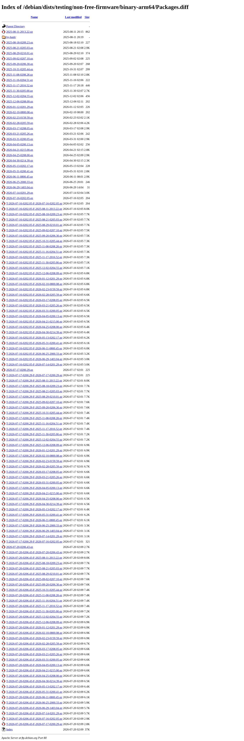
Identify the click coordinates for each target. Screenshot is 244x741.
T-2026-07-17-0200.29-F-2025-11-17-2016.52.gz (34, 428)
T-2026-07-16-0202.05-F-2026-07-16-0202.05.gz (34, 203)
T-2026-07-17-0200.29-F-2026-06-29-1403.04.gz (34, 530)
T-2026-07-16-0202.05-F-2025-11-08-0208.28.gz (34, 246)
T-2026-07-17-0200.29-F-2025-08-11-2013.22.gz (34, 380)
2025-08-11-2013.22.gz (19, 31)
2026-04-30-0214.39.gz (19, 160)
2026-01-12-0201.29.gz (19, 106)
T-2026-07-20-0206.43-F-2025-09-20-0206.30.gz (34, 584)
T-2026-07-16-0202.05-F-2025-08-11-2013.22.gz (34, 208)
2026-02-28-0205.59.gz (19, 123)
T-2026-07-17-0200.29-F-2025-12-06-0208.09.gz (34, 445)
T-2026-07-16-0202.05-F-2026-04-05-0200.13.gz (34, 316)
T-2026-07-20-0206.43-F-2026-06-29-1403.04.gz (34, 708)
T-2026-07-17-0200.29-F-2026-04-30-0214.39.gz (34, 504)
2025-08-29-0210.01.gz (19, 53)
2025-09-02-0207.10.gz (19, 58)
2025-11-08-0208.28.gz (19, 74)
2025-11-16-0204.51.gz (19, 80)
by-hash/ (11, 37)
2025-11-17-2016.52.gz (19, 85)
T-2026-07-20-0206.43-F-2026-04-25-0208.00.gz (34, 675)
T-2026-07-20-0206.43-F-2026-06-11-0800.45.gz (34, 697)
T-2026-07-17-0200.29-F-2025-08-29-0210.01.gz (34, 396)
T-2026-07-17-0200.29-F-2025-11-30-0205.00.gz (34, 434)
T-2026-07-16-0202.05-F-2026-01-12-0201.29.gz (34, 278)
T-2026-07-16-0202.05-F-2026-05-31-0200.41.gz (34, 343)
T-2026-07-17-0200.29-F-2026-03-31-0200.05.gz (34, 482)
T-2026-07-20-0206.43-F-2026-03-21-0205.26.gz (34, 654)
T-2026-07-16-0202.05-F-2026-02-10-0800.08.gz (34, 284)
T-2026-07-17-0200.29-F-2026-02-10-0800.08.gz (34, 455)
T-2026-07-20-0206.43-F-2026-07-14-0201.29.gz (34, 713)
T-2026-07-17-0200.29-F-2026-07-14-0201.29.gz (34, 536)
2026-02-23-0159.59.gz (19, 117)
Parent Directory (15, 26)
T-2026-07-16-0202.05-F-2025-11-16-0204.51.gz (34, 251)
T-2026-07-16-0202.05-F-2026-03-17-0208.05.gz (34, 300)
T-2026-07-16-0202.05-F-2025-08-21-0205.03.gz (34, 219)
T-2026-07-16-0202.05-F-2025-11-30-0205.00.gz (34, 262)
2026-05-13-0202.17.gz (19, 165)
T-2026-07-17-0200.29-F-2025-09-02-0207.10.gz (34, 402)
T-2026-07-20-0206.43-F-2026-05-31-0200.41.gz (34, 691)
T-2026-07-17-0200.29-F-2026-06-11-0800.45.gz (34, 520)
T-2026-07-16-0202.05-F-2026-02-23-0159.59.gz (34, 289)
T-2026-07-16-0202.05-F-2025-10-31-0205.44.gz (34, 241)
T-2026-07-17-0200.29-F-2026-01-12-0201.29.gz (34, 450)
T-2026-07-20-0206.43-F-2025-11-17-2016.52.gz (34, 606)
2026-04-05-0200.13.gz (19, 144)
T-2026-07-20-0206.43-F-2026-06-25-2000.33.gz (34, 702)
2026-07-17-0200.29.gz (19, 369)
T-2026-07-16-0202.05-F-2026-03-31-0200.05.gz (34, 310)
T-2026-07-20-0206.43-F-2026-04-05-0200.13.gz (34, 665)
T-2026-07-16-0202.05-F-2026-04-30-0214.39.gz (34, 332)
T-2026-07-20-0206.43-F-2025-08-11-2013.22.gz (34, 557)
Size (87, 17)
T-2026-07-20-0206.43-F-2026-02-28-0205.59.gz (34, 643)
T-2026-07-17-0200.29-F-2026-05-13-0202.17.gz (34, 509)
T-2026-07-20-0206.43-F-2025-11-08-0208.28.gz (34, 595)
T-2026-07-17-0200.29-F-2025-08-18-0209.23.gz (34, 385)
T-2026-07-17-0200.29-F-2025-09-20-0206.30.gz (34, 407)
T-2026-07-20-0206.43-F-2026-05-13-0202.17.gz (34, 686)
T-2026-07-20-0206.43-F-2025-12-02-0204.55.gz (34, 616)
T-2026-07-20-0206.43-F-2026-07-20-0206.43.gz (34, 552)
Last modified (73, 17)
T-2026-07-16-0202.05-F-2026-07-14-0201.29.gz (34, 364)
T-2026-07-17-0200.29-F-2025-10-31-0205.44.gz (34, 412)
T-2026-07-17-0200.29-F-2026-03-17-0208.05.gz (34, 471)
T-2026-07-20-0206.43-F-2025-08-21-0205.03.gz (34, 568)
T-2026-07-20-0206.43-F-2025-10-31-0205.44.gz (34, 589)
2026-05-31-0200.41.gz (19, 171)
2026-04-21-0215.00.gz (19, 149)
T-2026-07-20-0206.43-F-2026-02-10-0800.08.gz (34, 632)
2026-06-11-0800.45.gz (19, 176)
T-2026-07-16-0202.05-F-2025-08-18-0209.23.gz (34, 214)
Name (34, 17)
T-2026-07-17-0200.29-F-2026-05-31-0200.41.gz (34, 514)
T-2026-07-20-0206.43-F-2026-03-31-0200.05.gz (34, 659)
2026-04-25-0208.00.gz (19, 155)
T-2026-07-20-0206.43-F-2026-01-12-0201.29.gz (34, 627)
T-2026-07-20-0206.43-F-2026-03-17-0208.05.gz (34, 648)
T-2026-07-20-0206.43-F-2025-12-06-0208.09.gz (34, 622)
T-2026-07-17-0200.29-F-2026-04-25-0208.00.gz (34, 498)
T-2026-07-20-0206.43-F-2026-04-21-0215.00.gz (34, 670)
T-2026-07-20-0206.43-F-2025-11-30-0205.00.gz (34, 611)
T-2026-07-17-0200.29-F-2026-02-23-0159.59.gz (34, 461)
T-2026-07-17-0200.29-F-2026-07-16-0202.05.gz (34, 541)
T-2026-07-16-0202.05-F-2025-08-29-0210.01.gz (34, 224)
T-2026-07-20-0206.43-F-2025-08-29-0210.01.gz (34, 573)
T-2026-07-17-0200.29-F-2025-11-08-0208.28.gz (34, 418)
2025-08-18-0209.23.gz (19, 42)
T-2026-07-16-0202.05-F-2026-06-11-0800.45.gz (34, 348)
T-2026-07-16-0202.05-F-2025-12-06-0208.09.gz (34, 273)
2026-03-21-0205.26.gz (19, 133)
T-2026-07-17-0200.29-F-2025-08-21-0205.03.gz (34, 391)
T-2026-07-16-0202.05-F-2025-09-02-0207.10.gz (34, 230)
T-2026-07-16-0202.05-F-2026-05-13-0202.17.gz (34, 337)
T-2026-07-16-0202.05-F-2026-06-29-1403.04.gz (34, 359)
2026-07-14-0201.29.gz (19, 192)
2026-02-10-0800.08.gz (19, 112)
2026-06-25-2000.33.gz (19, 182)
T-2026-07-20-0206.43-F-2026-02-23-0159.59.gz (34, 638)
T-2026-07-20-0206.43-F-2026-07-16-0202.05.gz (34, 718)
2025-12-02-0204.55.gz (19, 96)
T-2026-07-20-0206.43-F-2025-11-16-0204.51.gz (34, 600)
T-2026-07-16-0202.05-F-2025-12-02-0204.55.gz (34, 267)
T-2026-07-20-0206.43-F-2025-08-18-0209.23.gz (34, 563)
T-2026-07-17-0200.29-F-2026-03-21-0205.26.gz (34, 477)
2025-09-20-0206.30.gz (19, 63)
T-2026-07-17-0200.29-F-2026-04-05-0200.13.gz (34, 487)
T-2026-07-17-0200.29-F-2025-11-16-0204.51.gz (34, 423)
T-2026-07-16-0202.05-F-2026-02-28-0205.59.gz (34, 294)
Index (9, 729)
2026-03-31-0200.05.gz (19, 139)
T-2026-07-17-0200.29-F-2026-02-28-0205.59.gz (34, 466)
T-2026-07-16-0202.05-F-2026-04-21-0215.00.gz (34, 321)
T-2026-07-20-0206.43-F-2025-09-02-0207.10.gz (34, 579)
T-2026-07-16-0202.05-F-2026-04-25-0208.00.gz (34, 326)
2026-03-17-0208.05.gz (19, 128)
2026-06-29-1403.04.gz (19, 187)
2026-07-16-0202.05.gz (19, 198)
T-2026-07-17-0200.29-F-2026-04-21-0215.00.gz (34, 493)
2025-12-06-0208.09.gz (19, 101)
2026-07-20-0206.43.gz (19, 547)
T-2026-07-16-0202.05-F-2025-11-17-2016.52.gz (34, 257)
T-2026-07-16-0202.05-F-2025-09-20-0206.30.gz (34, 235)
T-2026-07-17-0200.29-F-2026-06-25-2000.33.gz (34, 525)
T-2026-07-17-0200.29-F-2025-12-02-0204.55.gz (34, 439)
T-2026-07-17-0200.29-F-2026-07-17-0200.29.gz (34, 375)
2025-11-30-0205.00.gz (19, 90)
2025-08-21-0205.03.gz (19, 47)
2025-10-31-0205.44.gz (19, 69)
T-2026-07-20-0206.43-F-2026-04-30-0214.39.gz (34, 681)
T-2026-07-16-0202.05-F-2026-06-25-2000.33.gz (34, 353)
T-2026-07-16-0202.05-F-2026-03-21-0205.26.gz (34, 305)
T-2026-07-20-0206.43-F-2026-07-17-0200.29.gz (34, 724)
